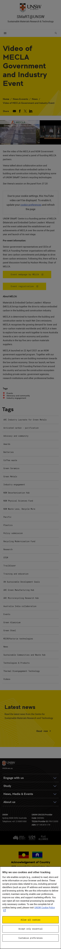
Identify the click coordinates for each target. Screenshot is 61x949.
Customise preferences (30, 938)
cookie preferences (30, 204)
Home (6, 99)
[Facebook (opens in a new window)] (20, 111)
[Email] (14, 111)
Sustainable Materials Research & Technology (31, 21)
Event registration (22, 286)
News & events (20, 99)
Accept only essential (30, 928)
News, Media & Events (18, 794)
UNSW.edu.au (7, 768)
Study (7, 786)
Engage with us (13, 778)
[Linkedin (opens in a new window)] (31, 111)
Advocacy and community (18, 395)
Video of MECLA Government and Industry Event (28, 103)
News (35, 99)
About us (9, 802)
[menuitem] (30, 420)
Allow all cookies (30, 919)
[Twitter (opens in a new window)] (25, 111)
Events (10, 393)
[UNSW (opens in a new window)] (30, 7)
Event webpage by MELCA (25, 274)
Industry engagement (16, 398)
